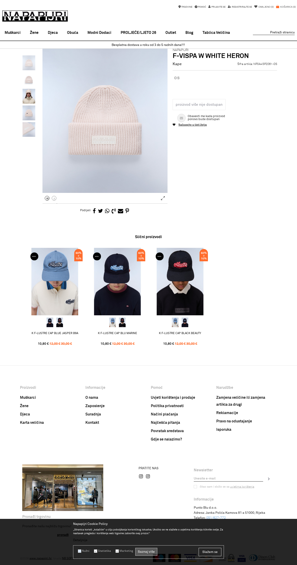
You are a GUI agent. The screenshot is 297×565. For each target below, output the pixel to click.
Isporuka (223, 429)
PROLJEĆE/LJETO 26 (138, 33)
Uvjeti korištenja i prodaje (173, 397)
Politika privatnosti (167, 406)
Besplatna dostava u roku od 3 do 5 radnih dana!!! (148, 45)
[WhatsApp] (107, 211)
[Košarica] (286, 9)
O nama (91, 397)
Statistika (104, 551)
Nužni (85, 551)
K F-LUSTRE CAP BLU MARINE (117, 333)
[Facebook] (94, 211)
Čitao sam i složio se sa (227, 486)
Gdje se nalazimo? (166, 439)
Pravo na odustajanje (234, 421)
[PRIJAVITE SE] (269, 479)
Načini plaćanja (164, 414)
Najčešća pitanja (165, 423)
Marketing (126, 551)
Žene (24, 406)
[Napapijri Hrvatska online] (35, 16)
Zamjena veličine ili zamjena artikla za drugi (240, 401)
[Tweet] (100, 211)
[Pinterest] (127, 211)
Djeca (25, 414)
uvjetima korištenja (242, 486)
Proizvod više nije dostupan (199, 104)
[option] (148, 45)
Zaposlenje (95, 406)
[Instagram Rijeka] (141, 476)
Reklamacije (227, 413)
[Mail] (120, 211)
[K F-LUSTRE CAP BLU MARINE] (50, 322)
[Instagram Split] (148, 476)
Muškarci (28, 397)
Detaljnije (80, 540)
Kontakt (92, 423)
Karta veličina (32, 423)
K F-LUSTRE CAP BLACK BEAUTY (180, 333)
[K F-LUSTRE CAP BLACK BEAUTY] (59, 322)
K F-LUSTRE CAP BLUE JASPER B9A (55, 333)
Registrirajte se (241, 7)
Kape (177, 64)
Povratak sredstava (167, 431)
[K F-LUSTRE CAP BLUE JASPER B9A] (55, 281)
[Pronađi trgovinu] (62, 487)
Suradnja (93, 414)
